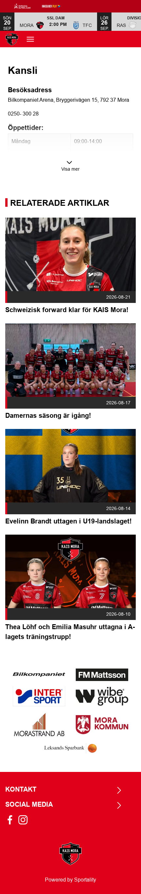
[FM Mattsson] (102, 675)
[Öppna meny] (34, 39)
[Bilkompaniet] (39, 674)
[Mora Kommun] (102, 724)
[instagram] (24, 819)
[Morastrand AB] (39, 725)
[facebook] (11, 819)
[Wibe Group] (102, 696)
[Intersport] (39, 696)
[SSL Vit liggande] (27, 6)
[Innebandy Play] (56, 6)
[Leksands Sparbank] (70, 748)
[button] (55, 21)
